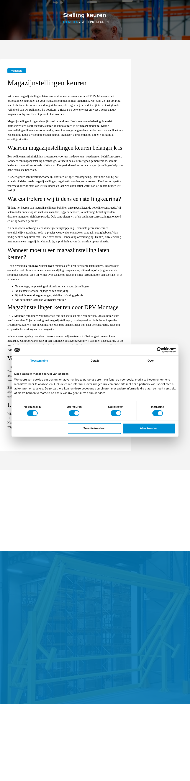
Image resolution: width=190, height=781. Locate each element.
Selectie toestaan (94, 428)
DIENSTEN (70, 22)
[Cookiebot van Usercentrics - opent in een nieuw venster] (159, 350)
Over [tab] (151, 360)
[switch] (74, 413)
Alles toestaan (149, 428)
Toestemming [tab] (39, 360)
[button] (16, 70)
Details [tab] (95, 360)
